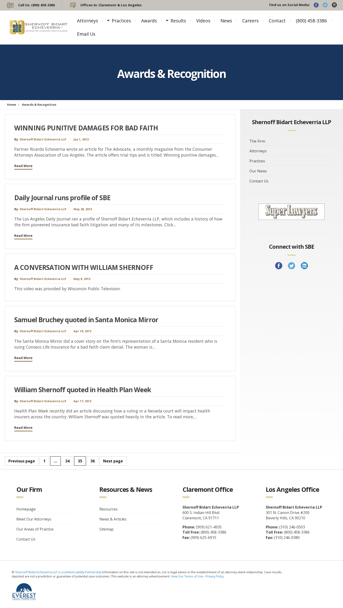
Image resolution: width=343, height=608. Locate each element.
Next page (113, 461)
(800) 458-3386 (311, 20)
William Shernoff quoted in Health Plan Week (82, 389)
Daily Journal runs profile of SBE (62, 197)
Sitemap (106, 529)
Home (11, 104)
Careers (250, 20)
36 (93, 461)
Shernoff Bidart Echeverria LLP (43, 139)
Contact (277, 20)
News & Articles (112, 519)
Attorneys (87, 20)
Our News (258, 171)
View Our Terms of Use (187, 576)
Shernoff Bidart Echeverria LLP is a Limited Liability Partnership (58, 572)
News (226, 20)
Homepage (26, 509)
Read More (23, 166)
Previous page (21, 461)
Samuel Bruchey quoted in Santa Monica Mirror (86, 319)
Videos (203, 20)
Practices (121, 20)
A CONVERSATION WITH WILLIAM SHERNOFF (83, 267)
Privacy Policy (215, 576)
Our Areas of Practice (34, 529)
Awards (149, 20)
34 (67, 461)
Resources (108, 509)
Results (178, 20)
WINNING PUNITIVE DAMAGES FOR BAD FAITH (86, 127)
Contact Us (259, 181)
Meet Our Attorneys (33, 519)
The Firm (257, 141)
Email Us (86, 34)
